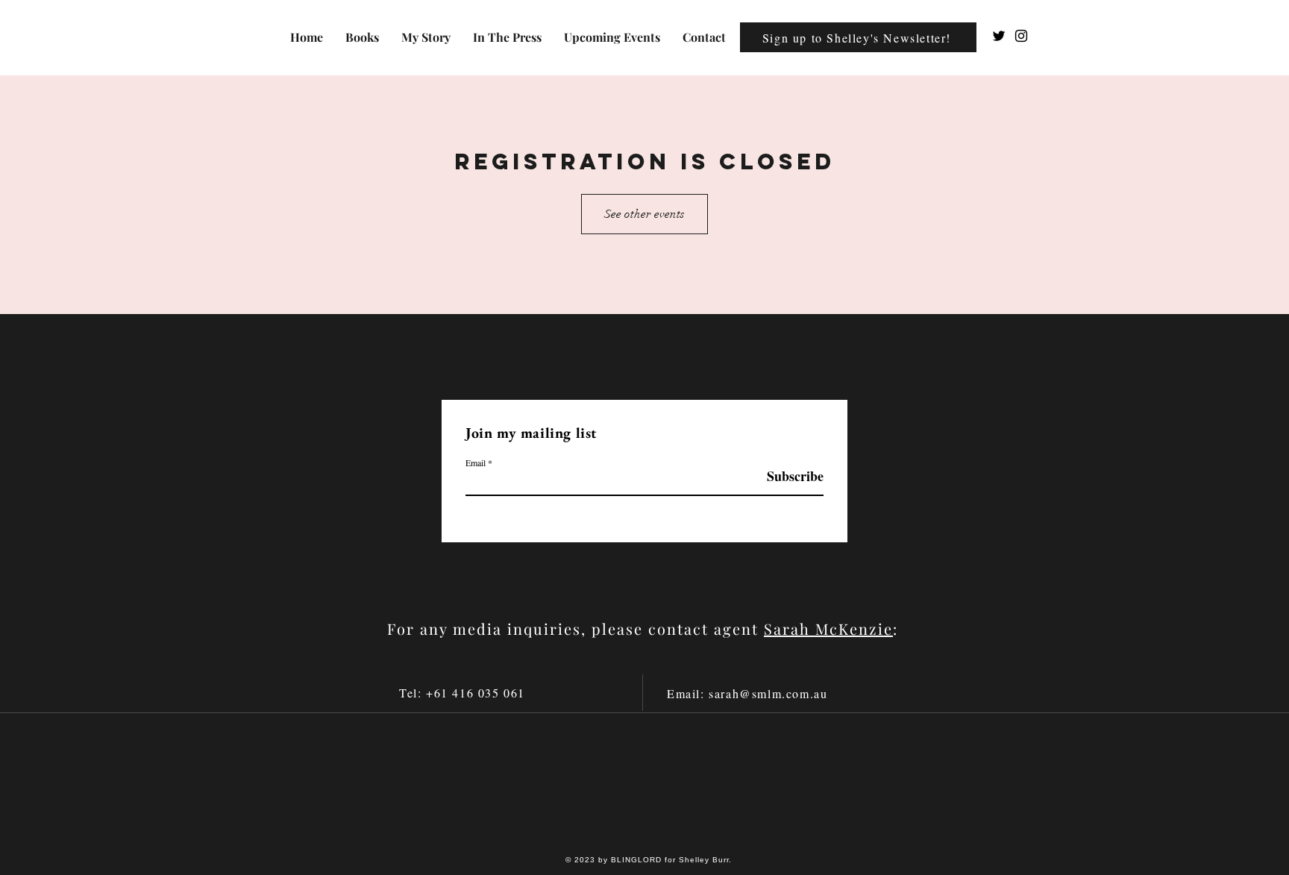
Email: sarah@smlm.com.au (747, 693)
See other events (644, 214)
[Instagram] (1021, 36)
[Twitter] (999, 36)
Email (475, 462)
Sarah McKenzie (828, 628)
